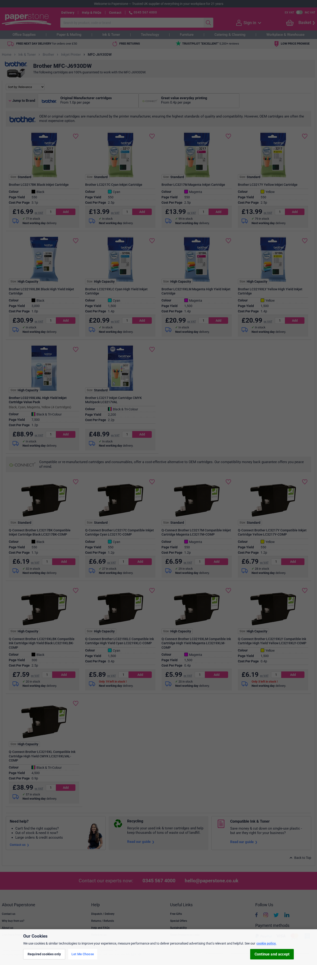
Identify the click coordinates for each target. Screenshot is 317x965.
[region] (158, 947)
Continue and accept (272, 954)
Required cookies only (44, 954)
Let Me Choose (82, 954)
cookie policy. (266, 943)
